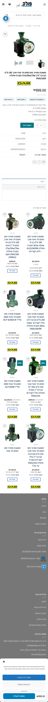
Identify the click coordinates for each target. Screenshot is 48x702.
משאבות (28, 26)
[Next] (4, 44)
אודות (43, 506)
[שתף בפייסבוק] (39, 162)
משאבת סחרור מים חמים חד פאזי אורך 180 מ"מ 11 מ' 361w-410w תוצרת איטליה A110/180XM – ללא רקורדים (36, 244)
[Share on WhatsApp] (44, 162)
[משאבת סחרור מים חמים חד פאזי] (12, 433)
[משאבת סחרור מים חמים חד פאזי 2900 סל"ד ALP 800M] (12, 366)
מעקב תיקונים (40, 523)
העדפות (24, 691)
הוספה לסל (27, 125)
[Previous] (42, 44)
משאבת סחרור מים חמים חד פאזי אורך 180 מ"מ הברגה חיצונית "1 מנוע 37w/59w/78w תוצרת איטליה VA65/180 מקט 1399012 (12, 247)
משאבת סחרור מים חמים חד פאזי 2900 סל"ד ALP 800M (12, 383)
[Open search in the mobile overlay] (24, 15)
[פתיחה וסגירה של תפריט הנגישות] (6, 18)
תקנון (44, 601)
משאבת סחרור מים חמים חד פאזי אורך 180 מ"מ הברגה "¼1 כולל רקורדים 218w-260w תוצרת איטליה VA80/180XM (36, 321)
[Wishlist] (9, 4)
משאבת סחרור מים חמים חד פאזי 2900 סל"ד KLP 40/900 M (12, 316)
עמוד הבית (36, 26)
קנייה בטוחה (41, 619)
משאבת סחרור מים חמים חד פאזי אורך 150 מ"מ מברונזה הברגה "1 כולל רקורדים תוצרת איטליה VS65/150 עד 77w (35, 456)
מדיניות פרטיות (40, 607)
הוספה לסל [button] (36, 275)
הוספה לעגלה (19, 696)
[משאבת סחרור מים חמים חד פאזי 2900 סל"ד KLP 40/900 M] (12, 298)
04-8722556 (36, 654)
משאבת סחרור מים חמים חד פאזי (12, 449)
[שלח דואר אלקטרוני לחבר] (34, 162)
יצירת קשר (42, 539)
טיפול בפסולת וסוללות (37, 625)
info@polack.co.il (34, 645)
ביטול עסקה (41, 545)
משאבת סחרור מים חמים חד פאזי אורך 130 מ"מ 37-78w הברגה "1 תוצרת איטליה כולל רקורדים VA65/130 (36, 388)
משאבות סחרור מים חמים (15, 26)
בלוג (44, 512)
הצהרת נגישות (40, 613)
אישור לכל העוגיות (24, 677)
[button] (4, 661)
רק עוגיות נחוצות (24, 684)
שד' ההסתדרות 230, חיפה (30, 650)
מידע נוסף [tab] (40, 187)
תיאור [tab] (42, 181)
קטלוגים (43, 517)
